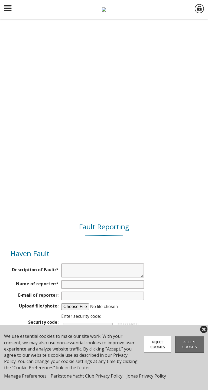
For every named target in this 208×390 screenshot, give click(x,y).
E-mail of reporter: (38, 295)
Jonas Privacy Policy (146, 376)
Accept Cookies (189, 344)
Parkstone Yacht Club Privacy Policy (86, 376)
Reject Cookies (157, 344)
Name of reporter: (37, 284)
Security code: (43, 322)
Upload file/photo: (38, 306)
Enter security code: (81, 316)
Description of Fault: (35, 270)
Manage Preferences (25, 376)
